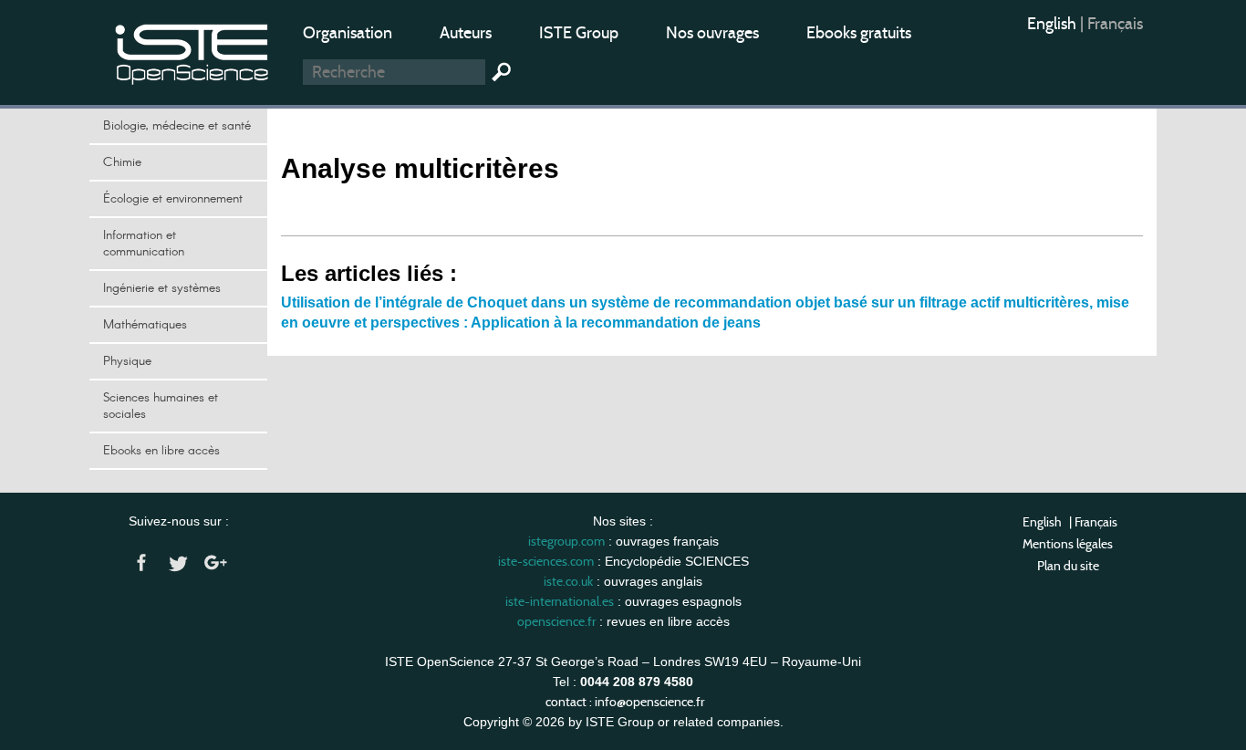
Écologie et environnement (173, 199)
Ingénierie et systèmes (162, 288)
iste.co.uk (568, 581)
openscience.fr (556, 621)
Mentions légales (1068, 544)
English (1053, 24)
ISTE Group (578, 33)
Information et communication (143, 243)
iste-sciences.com (546, 561)
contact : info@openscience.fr (624, 701)
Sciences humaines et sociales (160, 406)
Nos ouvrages (712, 33)
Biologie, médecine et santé (177, 126)
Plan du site (1068, 565)
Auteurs (466, 33)
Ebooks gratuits (858, 33)
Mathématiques (145, 325)
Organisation (347, 33)
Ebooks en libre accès (161, 451)
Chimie (122, 162)
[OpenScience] (192, 50)
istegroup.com (566, 541)
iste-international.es (559, 601)
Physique (127, 361)
